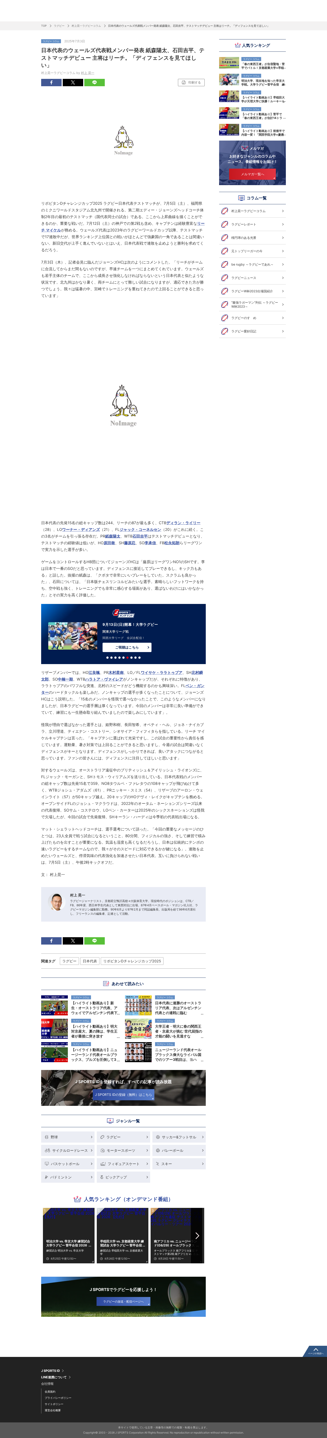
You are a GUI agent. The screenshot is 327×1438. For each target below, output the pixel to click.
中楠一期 (65, 679)
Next (198, 1235)
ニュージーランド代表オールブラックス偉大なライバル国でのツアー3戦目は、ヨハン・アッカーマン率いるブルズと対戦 (178, 1054)
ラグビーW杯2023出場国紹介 (252, 291)
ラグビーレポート (243, 224)
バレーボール (172, 1150)
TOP (44, 25)
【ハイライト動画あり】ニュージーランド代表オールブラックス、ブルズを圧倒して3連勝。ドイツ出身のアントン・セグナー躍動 (94, 1054)
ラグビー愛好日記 (243, 331)
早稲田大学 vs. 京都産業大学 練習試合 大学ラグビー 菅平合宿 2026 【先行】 (122, 1243)
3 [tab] (115, 658)
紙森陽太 (112, 536)
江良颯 (94, 672)
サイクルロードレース (70, 1150)
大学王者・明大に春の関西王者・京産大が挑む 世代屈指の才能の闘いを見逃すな (178, 1031)
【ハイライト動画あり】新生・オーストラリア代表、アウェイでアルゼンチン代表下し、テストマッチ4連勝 (94, 1008)
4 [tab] (119, 658)
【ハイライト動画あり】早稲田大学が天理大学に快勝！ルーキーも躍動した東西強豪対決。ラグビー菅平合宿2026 (263, 99)
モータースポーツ (121, 1150)
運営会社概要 (53, 1410)
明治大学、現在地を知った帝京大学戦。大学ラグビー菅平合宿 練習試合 (263, 82)
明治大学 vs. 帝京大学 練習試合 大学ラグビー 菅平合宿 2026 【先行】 (68, 1243)
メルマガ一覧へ (252, 174)
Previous (49, 1235)
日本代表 (90, 961)
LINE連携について (54, 1377)
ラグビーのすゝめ (243, 318)
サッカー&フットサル (179, 1137)
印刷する (194, 82)
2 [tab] (111, 658)
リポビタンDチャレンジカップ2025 (132, 961)
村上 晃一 (87, 73)
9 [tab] (139, 658)
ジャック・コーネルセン (140, 529)
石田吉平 (140, 536)
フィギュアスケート (124, 1164)
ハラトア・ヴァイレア (104, 679)
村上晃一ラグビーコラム (86, 25)
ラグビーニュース (243, 278)
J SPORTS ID (50, 1370)
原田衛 (109, 543)
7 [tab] (131, 658)
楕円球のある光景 (243, 237)
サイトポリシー (54, 1404)
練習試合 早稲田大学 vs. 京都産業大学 (121, 1252)
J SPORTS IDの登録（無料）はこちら (123, 1094)
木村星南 (116, 672)
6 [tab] (127, 658)
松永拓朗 (172, 543)
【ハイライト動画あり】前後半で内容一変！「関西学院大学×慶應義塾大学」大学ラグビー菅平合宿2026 (263, 132)
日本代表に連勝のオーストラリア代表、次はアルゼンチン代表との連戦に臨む (178, 1008)
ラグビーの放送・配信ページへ (123, 1301)
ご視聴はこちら (127, 647)
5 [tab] (123, 658)
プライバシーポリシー (58, 1397)
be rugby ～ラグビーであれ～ (252, 264)
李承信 (150, 543)
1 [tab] (107, 658)
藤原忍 (129, 543)
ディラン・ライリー (183, 523)
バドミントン (61, 1177)
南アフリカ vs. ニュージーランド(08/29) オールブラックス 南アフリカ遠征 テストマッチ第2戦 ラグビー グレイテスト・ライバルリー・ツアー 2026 (176, 1243)
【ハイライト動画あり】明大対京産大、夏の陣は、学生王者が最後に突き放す (94, 1031)
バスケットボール (65, 1164)
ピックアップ (116, 1177)
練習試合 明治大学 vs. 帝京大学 (65, 1250)
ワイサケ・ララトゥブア (161, 672)
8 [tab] (135, 658)
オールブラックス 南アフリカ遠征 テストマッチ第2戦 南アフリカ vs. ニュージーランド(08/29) (176, 1252)
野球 (54, 1137)
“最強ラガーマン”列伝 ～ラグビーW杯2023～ (254, 304)
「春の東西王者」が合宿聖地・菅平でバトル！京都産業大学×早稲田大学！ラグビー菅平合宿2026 (263, 65)
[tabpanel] (123, 635)
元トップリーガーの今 (246, 251)
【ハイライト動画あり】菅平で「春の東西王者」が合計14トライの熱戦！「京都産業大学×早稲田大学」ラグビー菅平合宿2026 (262, 115)
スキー (166, 1164)
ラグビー (59, 25)
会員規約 (50, 1391)
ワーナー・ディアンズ (81, 529)
